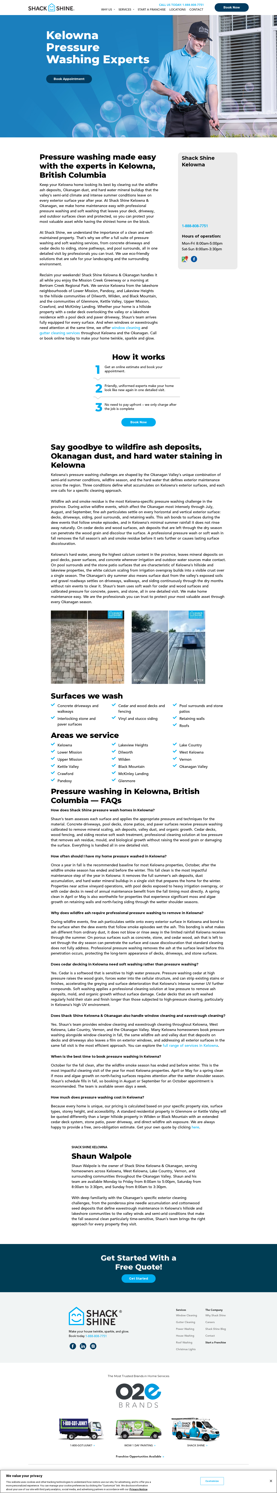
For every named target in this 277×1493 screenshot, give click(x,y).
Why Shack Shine (215, 1315)
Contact (196, 9)
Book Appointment (69, 79)
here (195, 1127)
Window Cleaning (186, 1315)
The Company (214, 1310)
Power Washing (185, 1329)
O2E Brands (138, 1395)
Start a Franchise (152, 9)
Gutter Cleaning (185, 1322)
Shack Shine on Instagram (94, 1347)
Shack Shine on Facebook (74, 1347)
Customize (212, 1481)
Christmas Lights (186, 1349)
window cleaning (126, 328)
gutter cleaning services (60, 333)
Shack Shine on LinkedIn (84, 1347)
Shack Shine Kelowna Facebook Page (194, 259)
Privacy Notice (138, 1489)
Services (125, 9)
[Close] (271, 1481)
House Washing (185, 1336)
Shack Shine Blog (215, 1329)
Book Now (231, 7)
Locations (177, 9)
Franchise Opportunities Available (138, 1456)
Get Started (138, 1278)
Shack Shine (51, 7)
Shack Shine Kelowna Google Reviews (185, 259)
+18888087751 (192, 5)
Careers (210, 1322)
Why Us (106, 9)
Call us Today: (170, 5)
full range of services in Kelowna (190, 1046)
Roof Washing (184, 1342)
